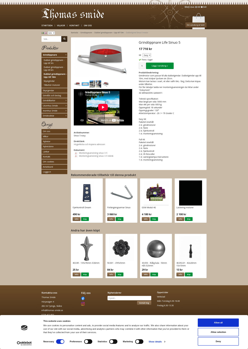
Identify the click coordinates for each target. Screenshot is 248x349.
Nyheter (46, 141)
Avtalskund (48, 166)
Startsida (47, 25)
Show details (155, 341)
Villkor (61, 25)
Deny (218, 341)
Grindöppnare (50, 54)
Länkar (46, 151)
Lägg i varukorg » (160, 65)
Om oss (88, 25)
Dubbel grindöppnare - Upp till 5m (54, 61)
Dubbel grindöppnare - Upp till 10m (55, 75)
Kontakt (74, 25)
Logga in (47, 171)
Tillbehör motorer (52, 85)
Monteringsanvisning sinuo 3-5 (92, 153)
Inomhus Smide (50, 110)
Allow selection (218, 332)
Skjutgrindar (49, 81)
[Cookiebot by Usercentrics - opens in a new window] (24, 343)
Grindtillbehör (49, 100)
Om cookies (48, 161)
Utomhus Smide (50, 105)
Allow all (218, 322)
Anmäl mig (144, 303)
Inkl (198, 7)
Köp (85, 219)
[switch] (88, 341)
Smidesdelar (48, 115)
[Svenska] (42, 32)
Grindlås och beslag (52, 95)
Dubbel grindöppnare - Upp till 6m (54, 68)
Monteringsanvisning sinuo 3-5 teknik (95, 156)
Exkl (205, 7)
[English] (46, 32)
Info (76, 219)
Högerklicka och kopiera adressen (89, 144)
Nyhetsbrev (48, 146)
